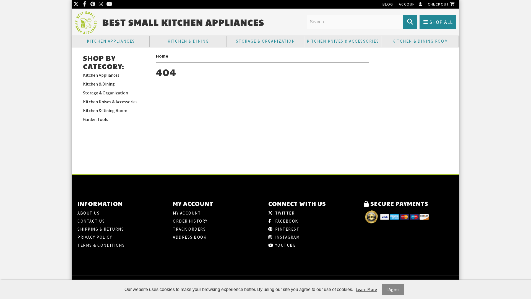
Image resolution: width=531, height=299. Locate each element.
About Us (88, 213)
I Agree (393, 289)
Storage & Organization (265, 41)
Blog (387, 4)
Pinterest (286, 229)
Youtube (285, 245)
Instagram (287, 237)
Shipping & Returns (100, 229)
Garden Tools (95, 119)
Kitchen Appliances (111, 41)
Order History (190, 221)
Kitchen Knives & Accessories (343, 41)
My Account (187, 213)
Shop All (440, 22)
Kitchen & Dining (188, 41)
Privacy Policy (94, 237)
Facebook (286, 221)
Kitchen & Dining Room (420, 41)
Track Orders (189, 229)
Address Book (189, 237)
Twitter (284, 213)
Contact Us (91, 221)
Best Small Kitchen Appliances (183, 22)
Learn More (366, 289)
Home (162, 56)
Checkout (439, 4)
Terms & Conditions (101, 245)
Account (409, 4)
